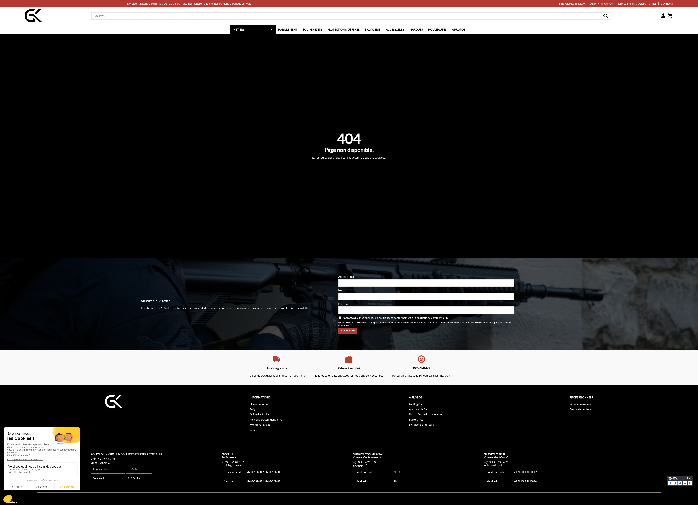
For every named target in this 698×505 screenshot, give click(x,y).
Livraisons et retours (421, 424)
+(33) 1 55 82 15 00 (365, 462)
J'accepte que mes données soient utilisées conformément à (395, 317)
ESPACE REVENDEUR (572, 3)
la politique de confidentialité (431, 317)
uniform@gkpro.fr (101, 462)
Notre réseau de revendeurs (425, 414)
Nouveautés (437, 29)
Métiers (238, 29)
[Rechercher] (605, 16)
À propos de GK (418, 409)
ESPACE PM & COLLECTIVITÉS (637, 3)
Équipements (312, 29)
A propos (458, 29)
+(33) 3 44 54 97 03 (103, 459)
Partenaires (416, 419)
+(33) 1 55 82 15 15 (234, 462)
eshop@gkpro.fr (493, 465)
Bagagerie (372, 29)
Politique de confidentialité (266, 419)
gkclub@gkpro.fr (231, 465)
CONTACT (667, 3)
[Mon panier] (670, 16)
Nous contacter (259, 404)
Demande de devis (580, 409)
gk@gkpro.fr (360, 465)
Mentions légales (260, 424)
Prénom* (343, 304)
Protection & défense (343, 29)
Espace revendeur (580, 404)
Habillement (287, 29)
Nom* (341, 290)
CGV (252, 429)
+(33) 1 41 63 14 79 (496, 462)
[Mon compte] (663, 16)
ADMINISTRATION (602, 3)
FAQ (252, 409)
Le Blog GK (415, 404)
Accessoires (395, 29)
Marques (416, 29)
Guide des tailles (260, 414)
